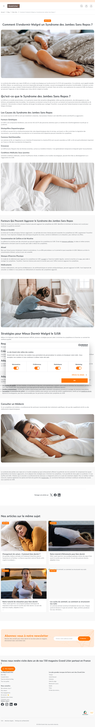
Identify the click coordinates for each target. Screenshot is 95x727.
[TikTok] (19, 704)
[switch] (37, 368)
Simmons (51, 679)
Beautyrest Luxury (53, 683)
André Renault (52, 676)
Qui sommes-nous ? (6, 688)
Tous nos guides (5, 681)
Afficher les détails (78, 375)
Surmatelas (5, 391)
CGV (2, 721)
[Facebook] (2, 704)
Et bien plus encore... (54, 690)
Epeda (50, 685)
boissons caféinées (67, 241)
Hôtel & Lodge (52, 681)
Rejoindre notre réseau (7, 697)
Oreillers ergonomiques (9, 389)
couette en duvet (86, 391)
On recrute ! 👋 (5, 694)
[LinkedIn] (11, 704)
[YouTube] (15, 704)
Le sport (43, 259)
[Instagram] (6, 704)
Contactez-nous (5, 699)
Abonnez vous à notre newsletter (26, 636)
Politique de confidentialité (22, 721)
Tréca (50, 688)
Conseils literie (5, 676)
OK (74, 380)
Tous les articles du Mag (7, 679)
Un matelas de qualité (9, 385)
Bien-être (3, 674)
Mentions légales (9, 721)
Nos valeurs (4, 690)
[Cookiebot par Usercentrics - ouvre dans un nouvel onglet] (80, 345)
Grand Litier (45, 478)
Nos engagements (5, 692)
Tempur (51, 674)
